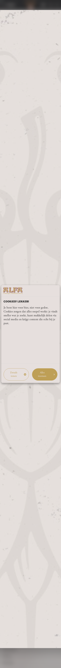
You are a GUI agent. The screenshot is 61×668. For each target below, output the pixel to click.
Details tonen (13, 374)
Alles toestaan (42, 374)
